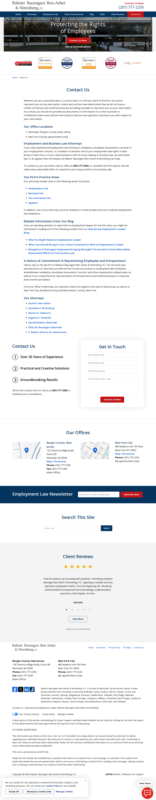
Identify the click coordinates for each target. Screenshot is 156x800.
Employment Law (50, 14)
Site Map (127, 647)
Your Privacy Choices (29, 714)
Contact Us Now (134, 3)
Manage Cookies (66, 714)
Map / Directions (56, 461)
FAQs (102, 14)
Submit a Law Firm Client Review (78, 629)
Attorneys (32, 14)
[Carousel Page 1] (66, 610)
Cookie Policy (48, 714)
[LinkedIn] (26, 689)
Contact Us (135, 14)
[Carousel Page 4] (84, 610)
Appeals (33, 202)
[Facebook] (14, 689)
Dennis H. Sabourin (39, 312)
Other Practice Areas (73, 14)
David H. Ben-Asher (39, 303)
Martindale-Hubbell (86, 720)
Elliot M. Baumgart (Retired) (45, 327)
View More (78, 619)
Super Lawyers (65, 720)
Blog (92, 14)
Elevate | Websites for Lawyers (124, 774)
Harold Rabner (37, 322)
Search (106, 528)
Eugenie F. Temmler (39, 317)
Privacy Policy (114, 647)
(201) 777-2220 (131, 457)
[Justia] (32, 689)
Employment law (38, 188)
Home (18, 14)
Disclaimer (101, 647)
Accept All (14, 791)
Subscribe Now (131, 494)
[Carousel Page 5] (89, 610)
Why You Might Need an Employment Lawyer (54, 239)
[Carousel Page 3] (78, 610)
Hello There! (145, 783)
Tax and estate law (39, 198)
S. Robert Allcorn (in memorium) (47, 332)
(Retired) (51, 322)
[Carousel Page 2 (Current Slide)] (72, 610)
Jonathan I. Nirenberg (41, 308)
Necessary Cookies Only (39, 791)
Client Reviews (117, 14)
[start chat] (147, 793)
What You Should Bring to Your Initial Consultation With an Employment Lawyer (76, 244)
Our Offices (78, 432)
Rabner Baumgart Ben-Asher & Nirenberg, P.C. (53, 774)
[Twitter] (20, 689)
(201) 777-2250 (131, 7)
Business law (35, 193)
